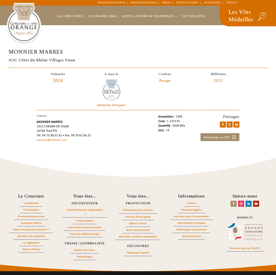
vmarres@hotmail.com (52, 140)
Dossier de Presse (84, 250)
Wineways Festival (138, 252)
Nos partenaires (191, 236)
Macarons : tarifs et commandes (138, 236)
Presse (166, 3)
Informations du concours (138, 210)
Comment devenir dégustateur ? (84, 212)
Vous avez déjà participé (84, 233)
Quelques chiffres (31, 223)
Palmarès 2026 (102, 17)
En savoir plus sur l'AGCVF (245, 248)
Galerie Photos (31, 249)
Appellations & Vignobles (148, 17)
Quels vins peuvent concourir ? (31, 229)
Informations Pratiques (191, 223)
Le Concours (70, 17)
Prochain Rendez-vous (31, 216)
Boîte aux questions (138, 230)
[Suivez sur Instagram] (241, 204)
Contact (232, 3)
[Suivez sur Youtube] (256, 204)
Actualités (193, 17)
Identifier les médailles (31, 236)
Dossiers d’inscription (138, 216)
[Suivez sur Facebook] (234, 204)
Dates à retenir (138, 223)
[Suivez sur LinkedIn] (249, 204)
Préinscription (84, 220)
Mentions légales (191, 209)
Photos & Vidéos (187, 3)
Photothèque (84, 256)
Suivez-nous (212, 3)
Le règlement (31, 242)
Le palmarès (31, 203)
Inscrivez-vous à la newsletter (191, 216)
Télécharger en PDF (216, 137)
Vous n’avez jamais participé (84, 227)
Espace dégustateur (111, 3)
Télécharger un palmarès (191, 229)
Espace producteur (143, 3)
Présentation (31, 209)
